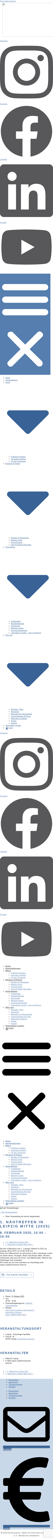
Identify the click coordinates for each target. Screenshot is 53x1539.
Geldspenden (16, 621)
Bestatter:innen (16, 540)
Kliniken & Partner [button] (13, 980)
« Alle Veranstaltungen (8, 1212)
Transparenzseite (15, 1384)
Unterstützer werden (13, 725)
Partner (13, 721)
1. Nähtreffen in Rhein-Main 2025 (19, 1244)
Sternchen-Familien (18, 459)
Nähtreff (29, 1303)
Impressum (13, 1382)
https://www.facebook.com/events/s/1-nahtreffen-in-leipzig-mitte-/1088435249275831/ (20, 1312)
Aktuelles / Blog (17, 709)
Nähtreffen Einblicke (19, 718)
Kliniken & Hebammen (20, 538)
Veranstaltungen (11, 380)
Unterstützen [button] (11, 991)
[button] (25, 324)
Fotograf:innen (16, 542)
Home (7, 378)
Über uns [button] (9, 1007)
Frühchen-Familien (18, 457)
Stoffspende (15, 626)
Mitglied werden (17, 628)
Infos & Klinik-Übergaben (21, 545)
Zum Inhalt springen (8, 1)
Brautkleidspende (17, 623)
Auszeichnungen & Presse (21, 716)
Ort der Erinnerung (18, 461)
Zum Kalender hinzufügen (17, 1275)
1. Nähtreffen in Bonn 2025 (16, 1242)
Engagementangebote (19, 630)
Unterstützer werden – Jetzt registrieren (26, 633)
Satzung (14, 723)
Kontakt (12, 1387)
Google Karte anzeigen (25, 1339)
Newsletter (15, 712)
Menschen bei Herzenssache (21, 714)
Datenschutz (14, 1380)
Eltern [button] (8, 971)
